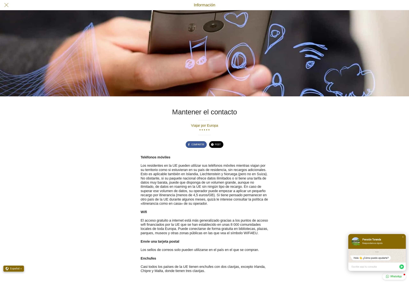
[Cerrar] (6, 5)
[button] (403, 236)
